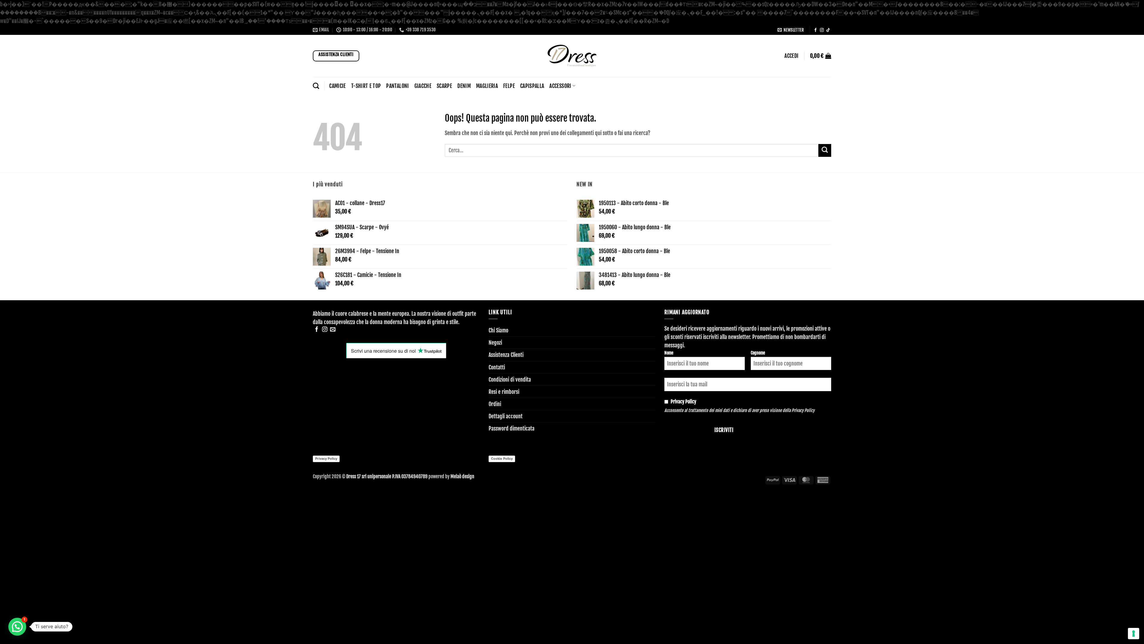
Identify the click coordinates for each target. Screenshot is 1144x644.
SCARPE (444, 86)
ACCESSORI (560, 86)
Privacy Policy (803, 410)
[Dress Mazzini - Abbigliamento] (572, 56)
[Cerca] (316, 85)
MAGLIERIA (487, 86)
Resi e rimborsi (504, 391)
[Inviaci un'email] (332, 330)
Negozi (495, 342)
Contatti (497, 367)
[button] (791, 30)
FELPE (509, 86)
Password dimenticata (511, 428)
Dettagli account (506, 416)
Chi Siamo (498, 330)
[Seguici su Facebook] (815, 30)
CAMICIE (337, 86)
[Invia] (824, 150)
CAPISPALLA (532, 86)
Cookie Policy (502, 458)
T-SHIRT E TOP (366, 86)
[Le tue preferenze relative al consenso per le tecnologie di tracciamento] (1133, 633)
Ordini (495, 404)
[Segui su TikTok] (828, 30)
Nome (668, 352)
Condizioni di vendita (510, 379)
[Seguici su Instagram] (822, 30)
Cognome (758, 352)
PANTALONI (397, 86)
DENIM (464, 86)
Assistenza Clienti (506, 355)
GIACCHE (422, 86)
